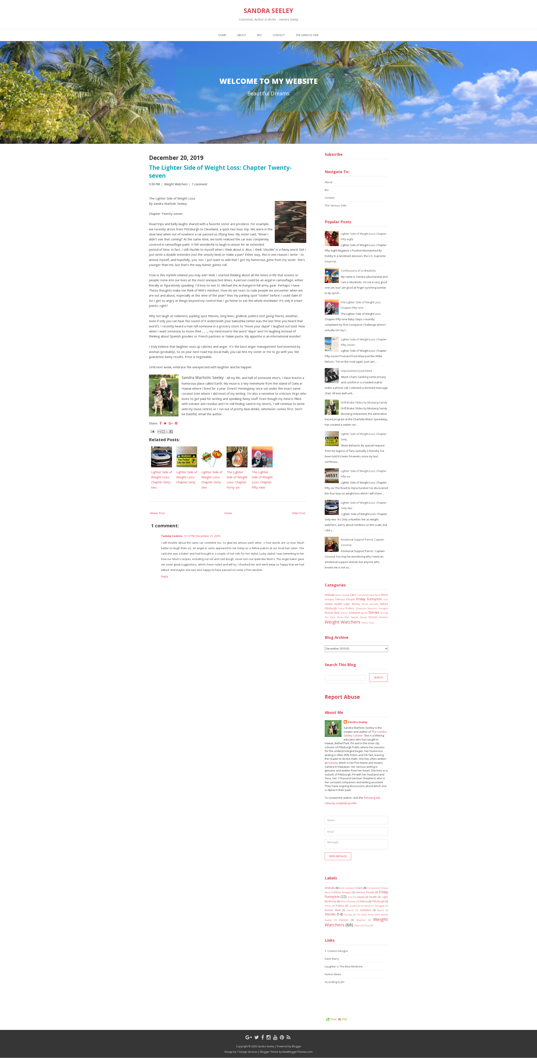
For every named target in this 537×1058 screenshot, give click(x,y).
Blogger (296, 1046)
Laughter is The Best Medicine (344, 966)
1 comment (200, 184)
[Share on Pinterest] (176, 423)
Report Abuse (342, 696)
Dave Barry (375, 595)
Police (341, 608)
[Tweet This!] (165, 423)
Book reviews (342, 595)
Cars (353, 595)
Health (338, 603)
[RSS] (289, 1037)
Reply (164, 576)
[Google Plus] (248, 1037)
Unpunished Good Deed (356, 371)
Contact (279, 35)
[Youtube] (275, 1037)
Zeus (371, 622)
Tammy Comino (171, 536)
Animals (330, 595)
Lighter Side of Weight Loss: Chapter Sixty (186, 477)
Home (222, 35)
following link (372, 798)
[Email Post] (152, 431)
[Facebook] (262, 1037)
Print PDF (339, 1019)
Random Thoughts (378, 608)
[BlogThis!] (163, 431)
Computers (363, 595)
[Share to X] (167, 431)
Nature (384, 603)
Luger (347, 603)
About (241, 35)
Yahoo (364, 622)
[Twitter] (256, 1037)
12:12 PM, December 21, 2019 (202, 536)
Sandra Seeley (268, 10)
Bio (259, 35)
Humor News (333, 974)
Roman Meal (332, 612)
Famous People (345, 599)
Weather (383, 617)
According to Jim (334, 982)
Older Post (298, 513)
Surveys (384, 612)
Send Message (338, 856)
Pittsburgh (331, 608)
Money (356, 603)
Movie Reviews (370, 604)
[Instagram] (268, 1037)
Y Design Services (247, 1052)
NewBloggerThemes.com (298, 1052)
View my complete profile (341, 803)
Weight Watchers (176, 184)
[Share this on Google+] (171, 423)
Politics (350, 608)
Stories (373, 612)
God (385, 599)
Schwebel (354, 612)
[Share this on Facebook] (161, 423)
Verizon (372, 617)
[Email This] (159, 431)
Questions (361, 608)
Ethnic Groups (342, 892)
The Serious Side (307, 35)
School (344, 612)
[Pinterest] (282, 1037)
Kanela (333, 763)
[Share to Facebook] (171, 431)
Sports (364, 612)
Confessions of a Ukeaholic (358, 270)
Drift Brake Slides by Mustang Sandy (364, 402)
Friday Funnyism (369, 599)
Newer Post (157, 513)
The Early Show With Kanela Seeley (346, 617)
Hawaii (328, 603)
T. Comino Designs (336, 951)
